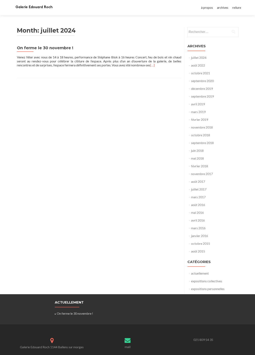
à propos (207, 7)
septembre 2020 (202, 81)
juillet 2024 (198, 57)
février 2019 (199, 119)
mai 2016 (197, 212)
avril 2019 (198, 104)
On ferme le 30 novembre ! (45, 47)
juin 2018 (197, 150)
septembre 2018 (202, 143)
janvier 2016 (199, 236)
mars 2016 (198, 228)
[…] (152, 65)
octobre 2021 (200, 73)
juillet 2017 (198, 189)
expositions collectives (206, 281)
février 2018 (199, 166)
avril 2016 (198, 220)
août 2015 (198, 251)
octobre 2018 (200, 135)
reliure (236, 7)
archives (222, 7)
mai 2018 (197, 158)
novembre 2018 (202, 127)
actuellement (200, 273)
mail (127, 347)
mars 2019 (198, 112)
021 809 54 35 (203, 339)
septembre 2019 (202, 96)
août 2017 (198, 181)
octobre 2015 (200, 243)
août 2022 (198, 65)
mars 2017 (198, 197)
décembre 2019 (202, 88)
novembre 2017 (202, 174)
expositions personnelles (208, 289)
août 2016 (198, 205)
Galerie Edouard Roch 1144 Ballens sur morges (52, 347)
